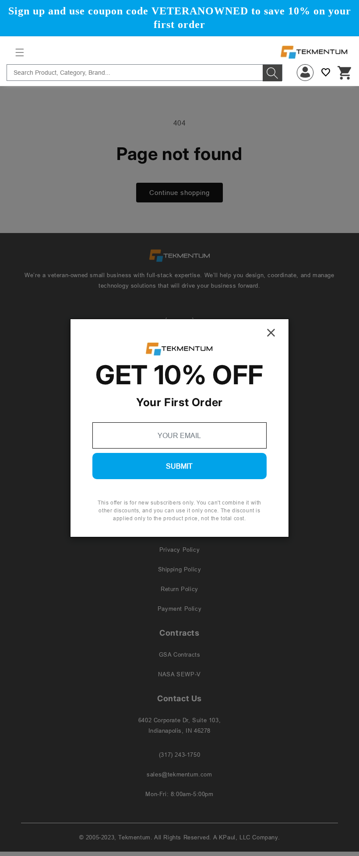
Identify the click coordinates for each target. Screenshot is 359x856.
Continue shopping (179, 192)
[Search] (272, 73)
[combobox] (144, 72)
